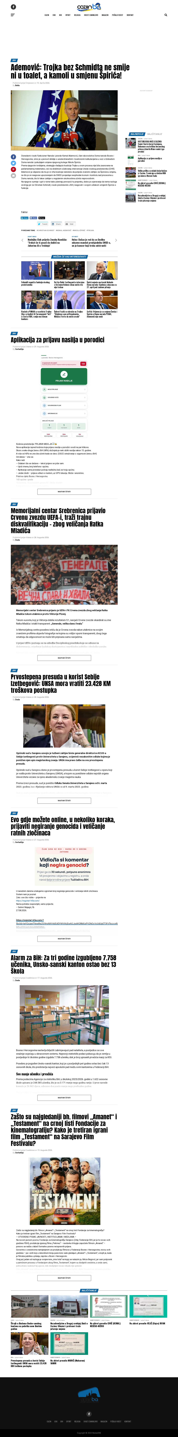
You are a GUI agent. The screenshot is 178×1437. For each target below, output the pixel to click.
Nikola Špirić (79, 230)
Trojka (91, 230)
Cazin (47, 15)
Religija (77, 15)
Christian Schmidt (46, 230)
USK (54, 15)
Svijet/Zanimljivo (91, 15)
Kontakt (130, 15)
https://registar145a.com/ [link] (28, 901)
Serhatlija (19, 349)
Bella (17, 85)
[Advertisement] (89, 39)
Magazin (105, 15)
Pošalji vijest (117, 15)
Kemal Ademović (64, 230)
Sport (67, 15)
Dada (17, 540)
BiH (60, 15)
